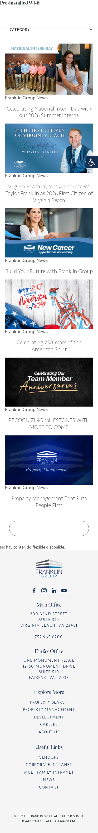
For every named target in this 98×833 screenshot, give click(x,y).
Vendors (49, 757)
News (49, 780)
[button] (92, 162)
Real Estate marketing (59, 821)
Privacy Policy (31, 821)
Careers (49, 724)
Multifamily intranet (49, 772)
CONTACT (49, 787)
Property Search (49, 702)
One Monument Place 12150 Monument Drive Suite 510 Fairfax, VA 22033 (49, 669)
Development (49, 717)
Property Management (49, 709)
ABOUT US (49, 732)
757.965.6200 (49, 637)
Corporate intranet (49, 764)
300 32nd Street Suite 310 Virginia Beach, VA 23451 (49, 620)
